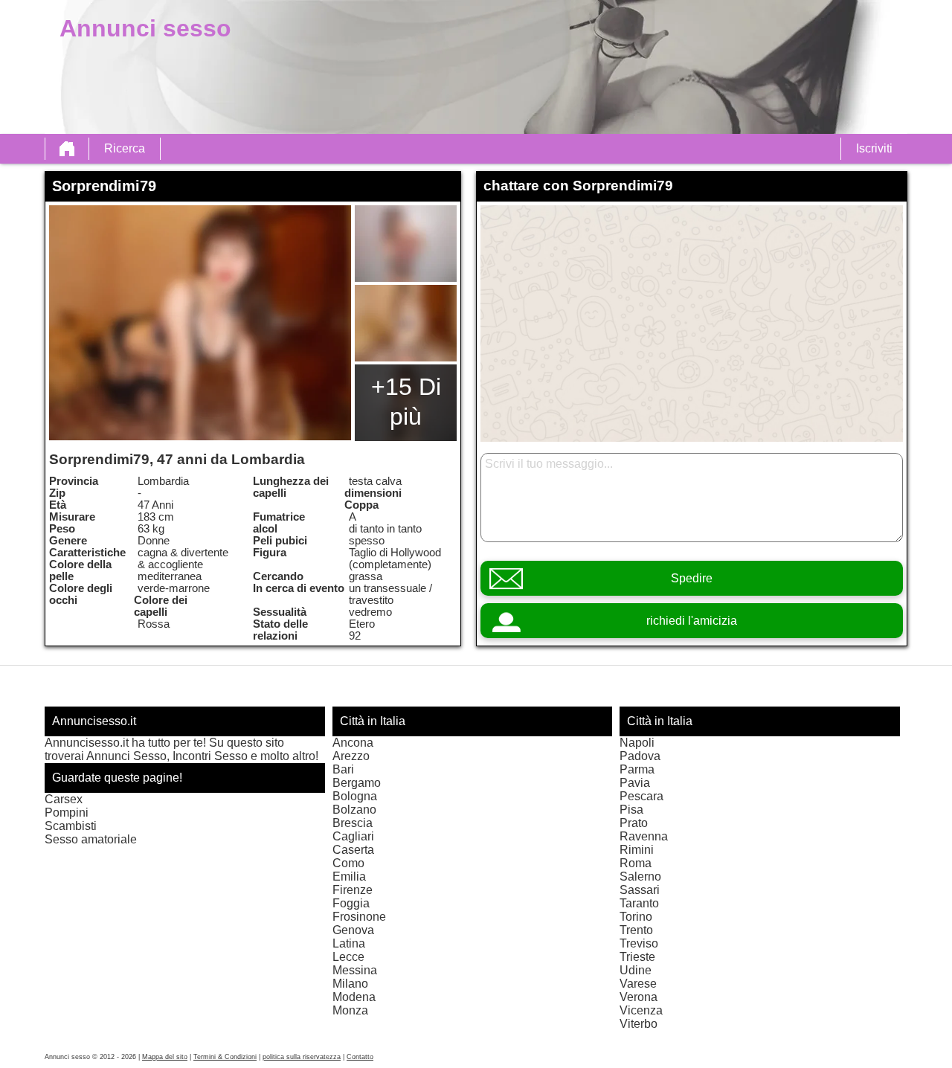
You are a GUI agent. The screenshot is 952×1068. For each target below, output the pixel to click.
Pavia (635, 782)
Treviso (639, 943)
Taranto (639, 903)
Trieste (637, 956)
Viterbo (638, 1023)
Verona (638, 997)
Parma (637, 769)
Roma (636, 863)
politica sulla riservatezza (302, 1057)
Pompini (67, 812)
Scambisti (71, 826)
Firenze (352, 890)
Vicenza (641, 1010)
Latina (348, 943)
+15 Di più (406, 401)
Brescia (352, 823)
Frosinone (359, 916)
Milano (350, 983)
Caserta (353, 849)
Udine (636, 970)
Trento (636, 930)
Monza (350, 1010)
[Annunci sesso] (67, 149)
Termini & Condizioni (225, 1057)
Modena (354, 997)
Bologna (354, 796)
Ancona (352, 742)
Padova (640, 756)
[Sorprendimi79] (200, 322)
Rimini (637, 849)
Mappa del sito (164, 1057)
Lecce (348, 956)
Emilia (349, 876)
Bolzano (354, 809)
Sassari (640, 890)
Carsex (64, 799)
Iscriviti (874, 148)
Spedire (692, 578)
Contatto (360, 1057)
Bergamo (356, 782)
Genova (353, 930)
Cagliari (353, 836)
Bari (343, 769)
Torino (636, 916)
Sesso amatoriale (91, 839)
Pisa (631, 809)
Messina (354, 970)
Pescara (641, 796)
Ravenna (644, 836)
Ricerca (124, 148)
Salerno (640, 876)
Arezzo (351, 756)
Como (348, 863)
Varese (638, 983)
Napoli (637, 742)
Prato (634, 823)
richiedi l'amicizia (691, 620)
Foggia (351, 903)
